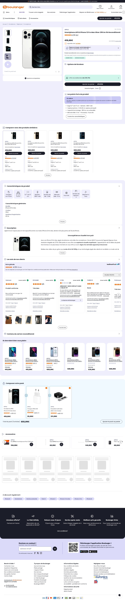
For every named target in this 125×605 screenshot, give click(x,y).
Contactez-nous (9, 566)
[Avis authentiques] (112, 264)
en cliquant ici (74, 269)
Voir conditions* (62, 531)
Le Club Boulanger (39, 578)
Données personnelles (70, 572)
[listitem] (8, 40)
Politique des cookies (70, 576)
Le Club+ (78, 43)
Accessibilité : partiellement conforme (75, 584)
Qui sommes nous (39, 566)
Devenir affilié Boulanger (101, 570)
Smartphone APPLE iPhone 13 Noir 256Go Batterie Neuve (32, 361)
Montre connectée (32, 499)
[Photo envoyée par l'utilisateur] (8, 319)
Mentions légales (69, 570)
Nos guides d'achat (10, 574)
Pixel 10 (44, 499)
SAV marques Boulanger (41, 576)
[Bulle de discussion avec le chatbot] (119, 595)
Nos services (37, 572)
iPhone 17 (52, 499)
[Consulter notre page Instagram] (41, 554)
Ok (55, 549)
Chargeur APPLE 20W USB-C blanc (32, 410)
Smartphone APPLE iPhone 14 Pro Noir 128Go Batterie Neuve (74, 361)
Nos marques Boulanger (41, 574)
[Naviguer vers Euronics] (107, 577)
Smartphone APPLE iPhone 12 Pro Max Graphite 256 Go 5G (70, 295)
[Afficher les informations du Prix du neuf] (10, 365)
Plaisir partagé (38, 568)
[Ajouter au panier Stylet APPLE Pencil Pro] (95, 444)
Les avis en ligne (69, 580)
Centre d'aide (8, 576)
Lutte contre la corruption (71, 582)
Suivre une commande (11, 570)
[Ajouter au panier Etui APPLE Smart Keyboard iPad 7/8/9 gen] (31, 444)
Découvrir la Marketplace (101, 572)
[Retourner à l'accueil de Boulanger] (13, 7)
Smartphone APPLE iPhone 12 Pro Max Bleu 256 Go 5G (16, 298)
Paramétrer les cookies (71, 574)
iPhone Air (89, 499)
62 (77, 35)
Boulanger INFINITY (39, 584)
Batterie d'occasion (79, 58)
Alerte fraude (68, 591)
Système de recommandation (73, 578)
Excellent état (69, 58)
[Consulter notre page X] (38, 554)
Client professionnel (40, 582)
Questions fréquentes (10, 568)
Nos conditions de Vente (71, 566)
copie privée (118, 41)
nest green (90, 53)
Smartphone (27, 24)
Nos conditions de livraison (12, 572)
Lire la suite (77, 293)
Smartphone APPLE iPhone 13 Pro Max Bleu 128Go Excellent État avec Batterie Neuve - (54, 362)
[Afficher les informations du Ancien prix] (52, 365)
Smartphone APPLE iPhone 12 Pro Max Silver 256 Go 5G (10, 410)
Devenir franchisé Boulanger (102, 568)
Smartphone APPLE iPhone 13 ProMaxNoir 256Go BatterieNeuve (94, 361)
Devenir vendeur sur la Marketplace (104, 574)
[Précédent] (56, 71)
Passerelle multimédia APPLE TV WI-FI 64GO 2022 (56, 410)
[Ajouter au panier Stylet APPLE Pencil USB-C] (61, 444)
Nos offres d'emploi (99, 566)
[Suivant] (59, 71)
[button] (123, 12)
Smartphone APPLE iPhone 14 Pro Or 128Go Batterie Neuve (116, 361)
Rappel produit (68, 589)
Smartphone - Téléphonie (15, 24)
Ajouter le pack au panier (111, 422)
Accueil (5, 24)
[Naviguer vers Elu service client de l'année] (107, 582)
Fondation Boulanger (40, 580)
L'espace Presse (38, 570)
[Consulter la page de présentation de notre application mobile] (84, 551)
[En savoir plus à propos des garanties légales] (100, 88)
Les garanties (68, 568)
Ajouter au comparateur (33, 78)
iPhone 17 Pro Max (65, 499)
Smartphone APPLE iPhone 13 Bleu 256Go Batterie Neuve (11, 361)
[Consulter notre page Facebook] (35, 554)
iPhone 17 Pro (78, 499)
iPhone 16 (7, 499)
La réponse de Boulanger (68, 300)
